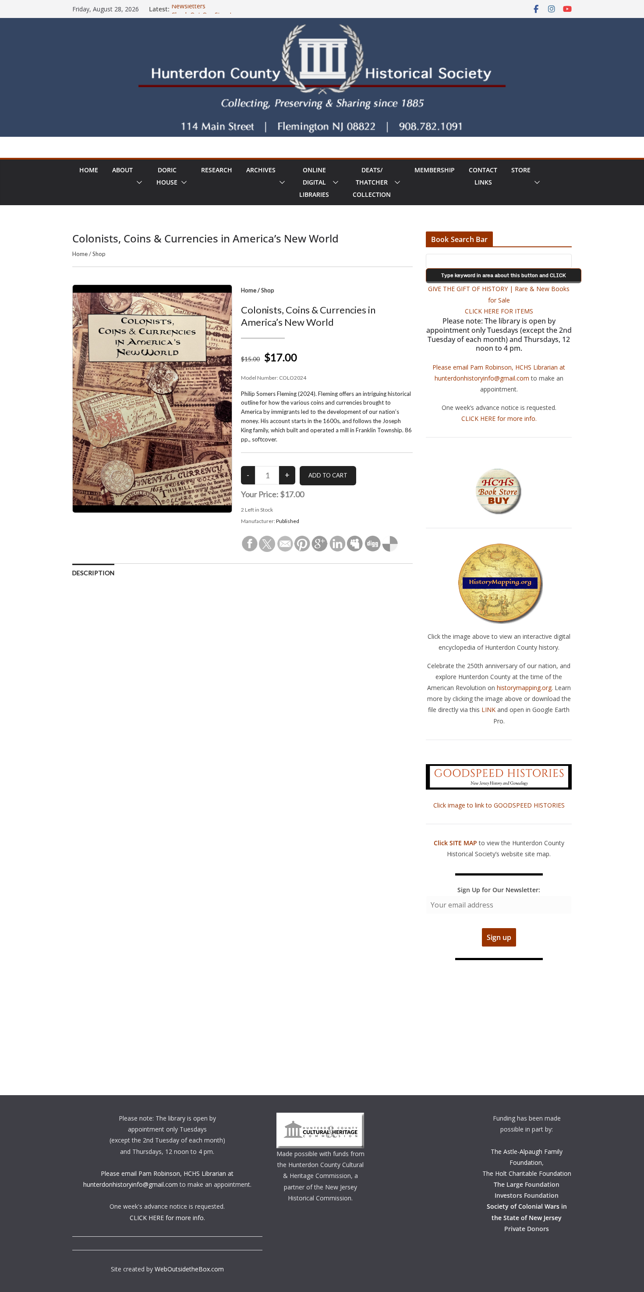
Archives (261, 170)
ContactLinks (483, 176)
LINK (488, 709)
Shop (99, 253)
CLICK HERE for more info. (499, 418)
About (122, 170)
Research (216, 170)
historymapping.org (524, 687)
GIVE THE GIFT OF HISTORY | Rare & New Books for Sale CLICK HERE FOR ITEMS (499, 300)
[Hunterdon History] (322, 24)
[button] (137, 182)
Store (521, 170)
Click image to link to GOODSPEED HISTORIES (499, 805)
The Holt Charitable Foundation (526, 1173)
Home (88, 170)
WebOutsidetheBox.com (189, 1269)
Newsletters (188, 9)
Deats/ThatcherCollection (372, 182)
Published (287, 521)
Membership (434, 170)
